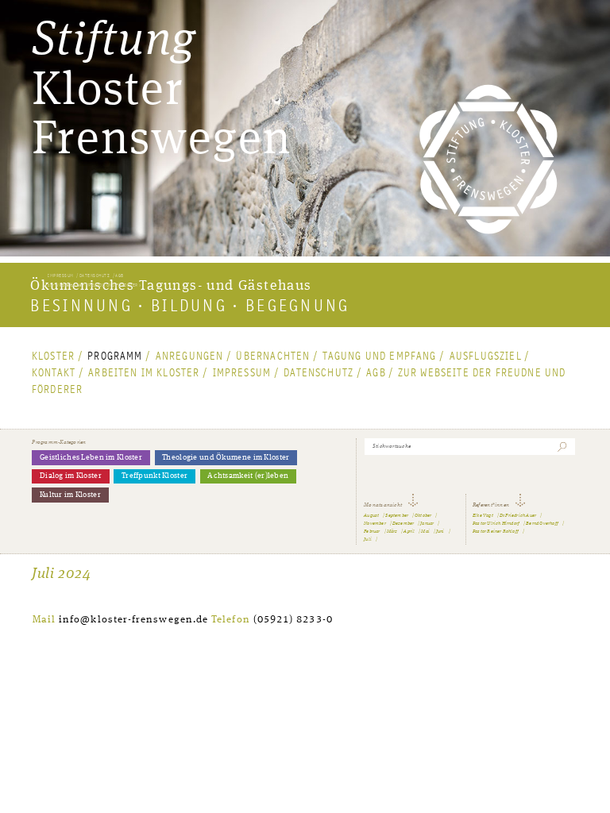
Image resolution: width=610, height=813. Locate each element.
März (392, 531)
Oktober (423, 515)
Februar (372, 531)
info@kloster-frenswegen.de (133, 620)
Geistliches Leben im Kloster (91, 457)
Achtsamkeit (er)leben (247, 476)
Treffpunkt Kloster (154, 476)
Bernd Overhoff (542, 523)
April (409, 531)
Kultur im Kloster (70, 495)
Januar (427, 523)
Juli (368, 539)
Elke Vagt (483, 515)
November (375, 523)
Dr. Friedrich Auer (518, 515)
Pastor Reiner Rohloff (496, 531)
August (371, 515)
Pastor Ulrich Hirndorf (496, 523)
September (396, 515)
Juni (440, 531)
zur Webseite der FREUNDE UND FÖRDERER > (94, 285)
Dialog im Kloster (71, 476)
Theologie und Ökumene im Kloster (225, 457)
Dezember (403, 523)
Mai (425, 531)
